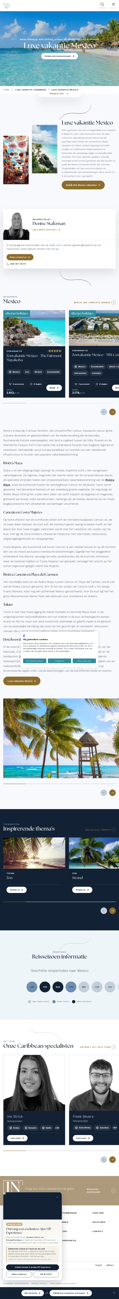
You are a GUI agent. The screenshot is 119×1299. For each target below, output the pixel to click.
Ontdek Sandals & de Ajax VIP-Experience (33, 1267)
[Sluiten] (114, 1293)
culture (110, 1265)
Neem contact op (19, 1274)
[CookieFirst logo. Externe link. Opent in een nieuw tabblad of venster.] (24, 636)
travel (98, 1265)
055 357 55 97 (46, 1274)
